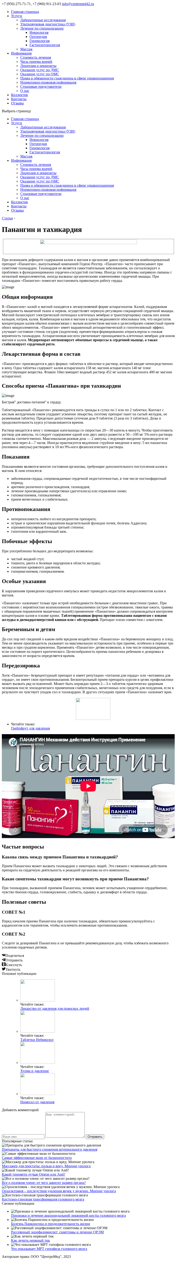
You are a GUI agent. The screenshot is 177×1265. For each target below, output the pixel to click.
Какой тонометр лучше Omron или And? (33, 1174)
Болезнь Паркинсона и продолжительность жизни (50, 1224)
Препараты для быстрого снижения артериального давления (49, 1149)
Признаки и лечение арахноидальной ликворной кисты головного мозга (68, 1215)
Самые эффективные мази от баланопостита (37, 1158)
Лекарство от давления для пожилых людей (54, 1008)
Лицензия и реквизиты (38, 66)
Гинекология (40, 41)
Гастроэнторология (45, 45)
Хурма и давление (34, 1071)
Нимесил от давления (37, 1102)
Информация (21, 53)
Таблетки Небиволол (36, 1040)
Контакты (19, 99)
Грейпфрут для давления (30, 728)
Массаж (26, 49)
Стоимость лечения (35, 57)
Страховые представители (41, 86)
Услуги (16, 16)
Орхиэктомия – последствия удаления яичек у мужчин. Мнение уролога (59, 1191)
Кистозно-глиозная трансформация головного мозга (43, 1199)
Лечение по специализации (42, 28)
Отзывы (17, 103)
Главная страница (25, 12)
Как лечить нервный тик (30, 1240)
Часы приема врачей (36, 62)
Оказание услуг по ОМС (39, 74)
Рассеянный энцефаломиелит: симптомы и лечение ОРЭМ (57, 1232)
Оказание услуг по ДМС (39, 70)
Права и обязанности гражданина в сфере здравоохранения (67, 78)
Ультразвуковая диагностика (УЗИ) (47, 24)
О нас (24, 91)
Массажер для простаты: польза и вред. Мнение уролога (46, 1166)
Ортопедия (38, 37)
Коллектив (19, 95)
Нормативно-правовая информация (48, 82)
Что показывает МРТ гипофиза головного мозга (49, 1249)
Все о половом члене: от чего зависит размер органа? (44, 1183)
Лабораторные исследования (43, 20)
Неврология (39, 32)
